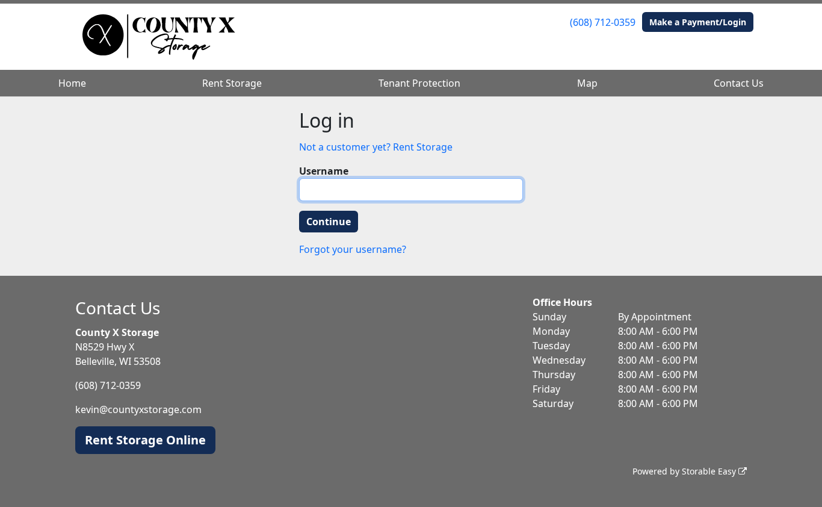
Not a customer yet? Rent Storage (376, 147)
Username (323, 171)
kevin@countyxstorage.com (138, 409)
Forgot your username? (352, 249)
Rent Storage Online (145, 440)
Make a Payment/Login (697, 22)
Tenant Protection (419, 83)
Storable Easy (710, 471)
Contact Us (739, 83)
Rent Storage (232, 83)
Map (587, 83)
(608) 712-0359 (602, 22)
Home (72, 83)
